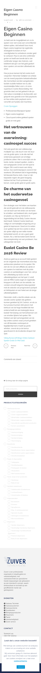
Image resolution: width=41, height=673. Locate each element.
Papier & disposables (14, 459)
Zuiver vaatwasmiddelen (19, 412)
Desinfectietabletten (18, 456)
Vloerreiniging (16, 441)
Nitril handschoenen (18, 473)
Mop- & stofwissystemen (19, 510)
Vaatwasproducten (13, 408)
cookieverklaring (20, 661)
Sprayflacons (15, 507)
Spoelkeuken (10, 610)
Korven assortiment (18, 426)
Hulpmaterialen (12, 498)
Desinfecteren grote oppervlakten (22, 453)
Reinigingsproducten (13, 612)
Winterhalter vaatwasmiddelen (21, 417)
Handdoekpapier (17, 465)
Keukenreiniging (16, 435)
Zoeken (20, 394)
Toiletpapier (15, 462)
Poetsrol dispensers (18, 536)
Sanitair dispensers (17, 525)
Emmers (14, 504)
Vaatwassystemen (12, 606)
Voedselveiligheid (11, 619)
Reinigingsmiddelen (14, 429)
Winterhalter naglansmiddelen (21, 420)
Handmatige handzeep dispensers (23, 528)
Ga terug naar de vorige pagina (16, 380)
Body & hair (15, 483)
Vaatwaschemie (11, 608)
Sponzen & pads (17, 513)
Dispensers (11, 522)
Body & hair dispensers (19, 538)
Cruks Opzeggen (10, 106)
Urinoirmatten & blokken (19, 495)
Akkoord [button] (21, 667)
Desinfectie (11, 444)
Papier (7, 617)
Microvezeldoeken (17, 518)
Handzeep (14, 480)
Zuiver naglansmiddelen (19, 414)
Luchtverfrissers (16, 492)
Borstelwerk (15, 501)
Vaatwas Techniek (12, 603)
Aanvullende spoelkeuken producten (23, 423)
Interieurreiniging (17, 432)
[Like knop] (7, 22)
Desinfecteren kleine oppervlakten (23, 450)
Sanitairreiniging (16, 438)
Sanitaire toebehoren (14, 486)
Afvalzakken (15, 471)
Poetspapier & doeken (19, 468)
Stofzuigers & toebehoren (20, 516)
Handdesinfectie (16, 447)
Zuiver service (10, 622)
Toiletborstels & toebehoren (20, 489)
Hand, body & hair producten (17, 477)
